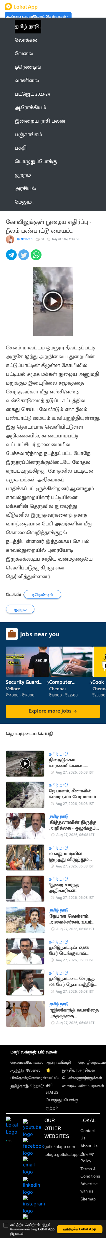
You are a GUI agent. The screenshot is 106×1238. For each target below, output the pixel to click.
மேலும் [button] (23, 202)
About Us (88, 1146)
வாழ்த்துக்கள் (90, 1078)
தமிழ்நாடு (19, 1086)
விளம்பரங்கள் (91, 1086)
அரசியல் (86, 1070)
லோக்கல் (34, 1062)
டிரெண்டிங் (36, 1078)
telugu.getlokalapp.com (66, 1154)
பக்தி (66, 1062)
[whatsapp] (37, 258)
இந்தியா (69, 1070)
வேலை (33, 1070)
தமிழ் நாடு (27, 26)
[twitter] (24, 258)
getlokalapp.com (59, 1146)
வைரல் (69, 1086)
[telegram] (12, 258)
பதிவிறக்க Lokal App (79, 1229)
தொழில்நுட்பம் (92, 1062)
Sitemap (88, 1199)
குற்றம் (52, 1108)
